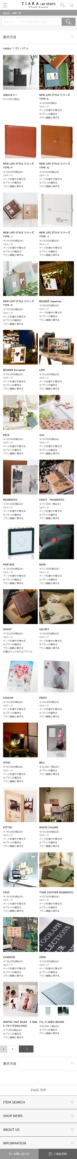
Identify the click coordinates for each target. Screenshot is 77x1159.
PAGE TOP (38, 1090)
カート (72, 5)
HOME (6, 13)
